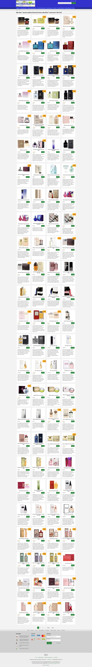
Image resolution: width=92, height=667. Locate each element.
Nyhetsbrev (56, 657)
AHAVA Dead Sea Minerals (32, 8)
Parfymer (55, 8)
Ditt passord (48, 638)
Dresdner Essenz (49, 8)
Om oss (36, 630)
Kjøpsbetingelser (41, 657)
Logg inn (58, 630)
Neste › (48, 627)
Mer (73, 8)
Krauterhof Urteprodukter (41, 8)
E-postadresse (49, 635)
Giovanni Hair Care (61, 8)
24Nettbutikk (47, 665)
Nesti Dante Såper (23, 8)
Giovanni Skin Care (68, 8)
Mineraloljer (47, 630)
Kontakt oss (63, 630)
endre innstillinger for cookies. (56, 663)
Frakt (36, 657)
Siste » (53, 627)
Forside (18, 8)
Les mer (49, 663)
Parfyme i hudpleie (53, 630)
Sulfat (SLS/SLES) (41, 630)
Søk (73, 3)
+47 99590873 (49, 659)
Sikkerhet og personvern (49, 657)
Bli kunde (32, 630)
